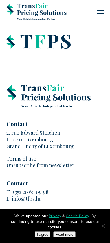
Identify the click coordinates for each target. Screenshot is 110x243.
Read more (64, 234)
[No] (103, 226)
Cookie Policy (77, 216)
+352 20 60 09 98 (30, 192)
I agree (42, 234)
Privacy (55, 216)
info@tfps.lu (26, 198)
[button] (100, 12)
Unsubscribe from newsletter (40, 165)
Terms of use (21, 158)
